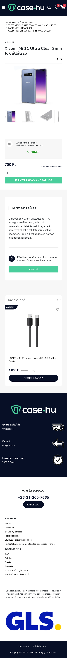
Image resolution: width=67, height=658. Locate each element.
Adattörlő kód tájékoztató (16, 570)
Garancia (9, 566)
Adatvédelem (39, 646)
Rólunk (8, 523)
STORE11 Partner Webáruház (18, 540)
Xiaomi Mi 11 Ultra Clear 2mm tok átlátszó (29, 31)
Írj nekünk (33, 269)
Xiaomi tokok (50, 25)
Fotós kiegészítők (12, 535)
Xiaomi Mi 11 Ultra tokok (20, 28)
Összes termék (27, 22)
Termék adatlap (33, 378)
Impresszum (24, 646)
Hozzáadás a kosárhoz (35, 180)
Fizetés (8, 562)
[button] (58, 117)
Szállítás (8, 558)
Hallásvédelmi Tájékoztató (17, 574)
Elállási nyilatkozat (13, 531)
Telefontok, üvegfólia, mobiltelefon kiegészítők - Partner (30, 544)
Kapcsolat (33, 504)
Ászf (7, 554)
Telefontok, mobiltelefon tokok (24, 25)
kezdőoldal (11, 22)
